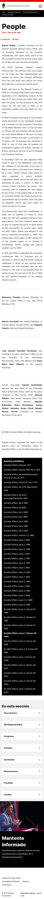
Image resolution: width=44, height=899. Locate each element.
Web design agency (28, 893)
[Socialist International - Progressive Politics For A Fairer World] (16, 5)
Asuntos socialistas (14, 461)
